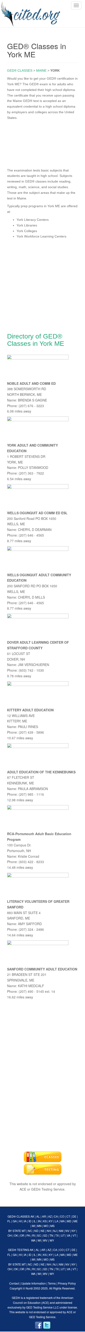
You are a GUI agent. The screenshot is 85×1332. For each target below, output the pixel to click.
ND (36, 1231)
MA (62, 1221)
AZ (50, 1216)
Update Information (33, 1283)
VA (68, 1235)
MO (46, 1226)
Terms (52, 1283)
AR (44, 1216)
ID (30, 1221)
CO (62, 1216)
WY (52, 1240)
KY (51, 1221)
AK (32, 1216)
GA (15, 1221)
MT (24, 1231)
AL (38, 1216)
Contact (14, 1283)
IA (25, 1221)
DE (74, 1216)
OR (22, 1235)
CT (68, 1216)
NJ (55, 1231)
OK (16, 1235)
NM (61, 1231)
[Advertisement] (42, 143)
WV (45, 1240)
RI (33, 1235)
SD (45, 1235)
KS (45, 1221)
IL (35, 1221)
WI (39, 1240)
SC (39, 1235)
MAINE (41, 70)
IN (39, 1221)
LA (56, 1221)
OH (10, 1235)
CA (56, 1216)
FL (9, 1221)
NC (30, 1231)
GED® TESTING (18, 1250)
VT (74, 1235)
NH (49, 1231)
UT (63, 1235)
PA (28, 1235)
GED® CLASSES (19, 70)
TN (51, 1235)
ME (75, 1221)
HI (20, 1221)
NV (67, 1231)
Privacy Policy (67, 1283)
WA (33, 1240)
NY (74, 1231)
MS (52, 1226)
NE (43, 1231)
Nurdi (29, 1288)
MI (33, 1226)
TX (57, 1235)
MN (39, 1226)
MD (69, 1221)
